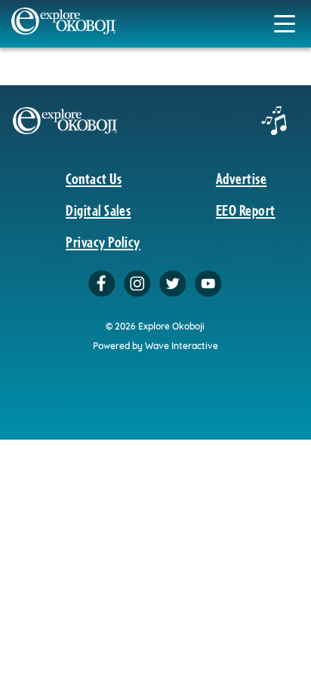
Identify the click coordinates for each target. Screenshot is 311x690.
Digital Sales (98, 209)
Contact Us (94, 178)
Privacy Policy (103, 241)
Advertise (241, 178)
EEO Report (246, 209)
